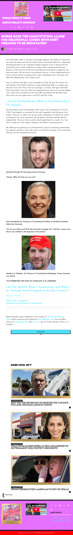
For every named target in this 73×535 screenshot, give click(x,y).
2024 (61, 518)
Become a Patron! (13, 296)
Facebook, (18, 322)
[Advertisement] (41, 350)
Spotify (25, 322)
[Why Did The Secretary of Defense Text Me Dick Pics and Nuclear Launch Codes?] (41, 383)
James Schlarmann (15, 49)
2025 (55, 518)
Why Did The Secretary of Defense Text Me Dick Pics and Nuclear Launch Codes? (39, 404)
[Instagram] (15, 27)
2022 (55, 521)
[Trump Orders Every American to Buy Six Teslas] (41, 470)
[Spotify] (19, 27)
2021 (61, 521)
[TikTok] (23, 27)
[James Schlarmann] (3, 49)
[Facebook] (10, 27)
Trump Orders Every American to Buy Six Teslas (40, 489)
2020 (67, 521)
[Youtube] (32, 27)
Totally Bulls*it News (17, 400)
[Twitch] (27, 27)
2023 (67, 518)
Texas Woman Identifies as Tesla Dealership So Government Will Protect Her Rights (39, 447)
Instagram (36, 322)
